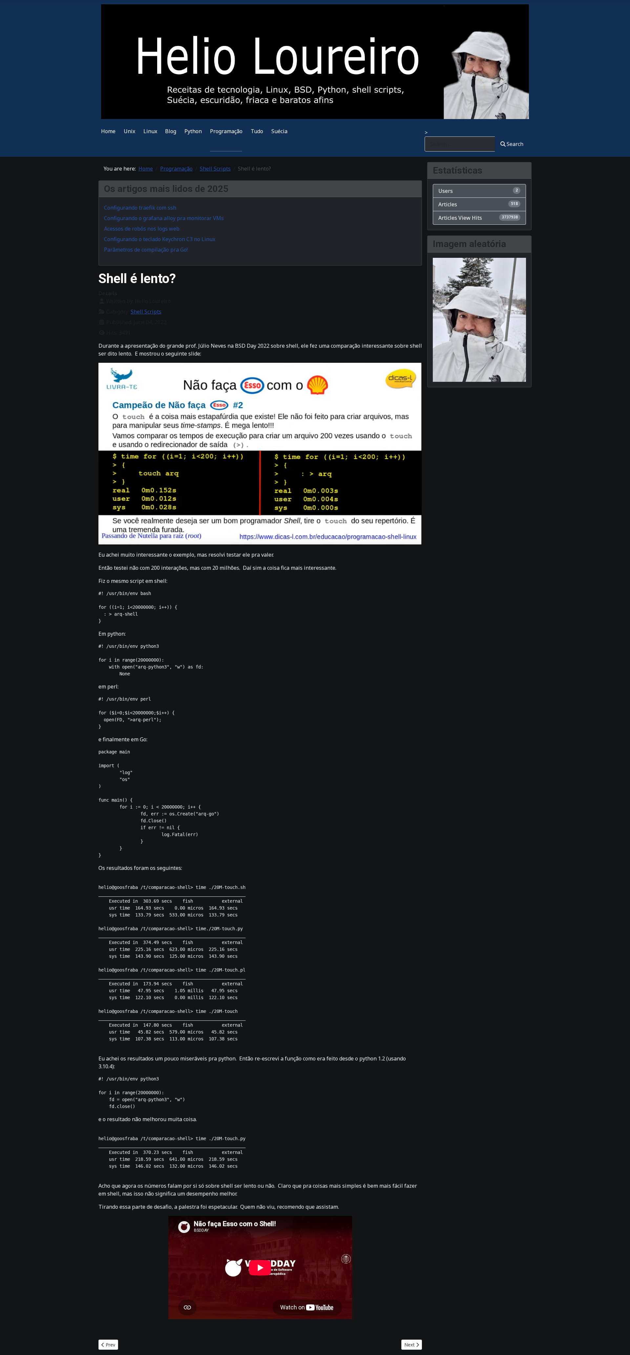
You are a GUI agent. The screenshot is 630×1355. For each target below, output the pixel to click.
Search (515, 144)
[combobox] (460, 143)
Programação (226, 131)
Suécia (279, 131)
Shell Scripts (146, 311)
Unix (129, 131)
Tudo (257, 131)
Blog (170, 131)
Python (193, 131)
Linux (150, 131)
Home (108, 131)
